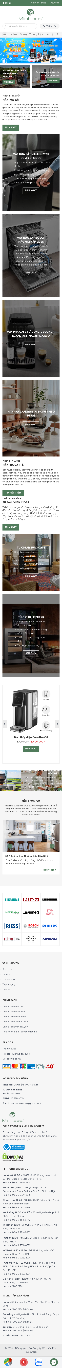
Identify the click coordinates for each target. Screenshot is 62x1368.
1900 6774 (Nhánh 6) (22, 1309)
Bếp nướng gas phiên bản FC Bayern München (14, 74)
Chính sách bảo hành (14, 1017)
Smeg (23, 34)
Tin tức (6, 974)
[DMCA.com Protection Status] (12, 1157)
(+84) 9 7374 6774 (21, 1245)
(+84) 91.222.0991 (21, 1207)
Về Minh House (38, 3)
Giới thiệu (7, 969)
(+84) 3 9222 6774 (21, 1258)
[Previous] (9, 849)
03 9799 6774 (17, 1098)
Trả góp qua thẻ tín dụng (16, 1054)
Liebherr (13, 34)
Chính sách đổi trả (12, 1007)
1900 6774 (17, 1286)
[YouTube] (3, 9)
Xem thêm (31, 273)
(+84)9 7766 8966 (29, 1085)
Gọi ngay (9, 82)
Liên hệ (49, 34)
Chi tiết (43, 791)
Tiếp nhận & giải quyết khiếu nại (20, 1032)
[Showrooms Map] (8, 1362)
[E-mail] (10, 3)
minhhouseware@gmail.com (25, 1103)
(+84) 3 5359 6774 (21, 1274)
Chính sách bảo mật (13, 1011)
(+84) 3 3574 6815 (21, 1195)
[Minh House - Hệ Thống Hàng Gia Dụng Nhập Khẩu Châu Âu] (31, 14)
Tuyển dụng (8, 984)
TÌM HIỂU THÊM (13, 493)
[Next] (52, 849)
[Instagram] (6, 3)
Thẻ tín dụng (9, 1049)
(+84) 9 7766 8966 (21, 1232)
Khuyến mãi (8, 979)
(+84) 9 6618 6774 (21, 1220)
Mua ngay (11, 128)
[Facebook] (3, 3)
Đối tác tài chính (11, 1059)
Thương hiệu (36, 34)
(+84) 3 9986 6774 (21, 1182)
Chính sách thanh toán (15, 1022)
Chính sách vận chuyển (15, 1027)
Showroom (54, 3)
